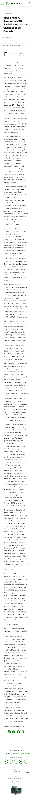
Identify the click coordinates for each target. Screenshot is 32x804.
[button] (2, 3)
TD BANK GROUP (7, 13)
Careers (16, 776)
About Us (16, 774)
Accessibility (16, 771)
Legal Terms (16, 769)
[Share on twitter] (9, 732)
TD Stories (15, 3)
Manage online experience (16, 778)
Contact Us (25, 753)
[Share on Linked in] (18, 732)
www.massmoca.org (14, 674)
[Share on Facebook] (13, 732)
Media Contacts (13, 753)
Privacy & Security (16, 767)
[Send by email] (23, 732)
